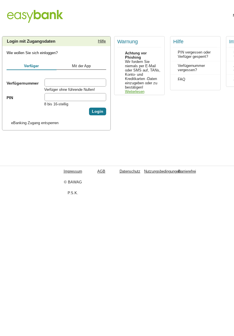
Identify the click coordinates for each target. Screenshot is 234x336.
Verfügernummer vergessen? (191, 67)
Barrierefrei (177, 171)
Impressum (70, 171)
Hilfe (99, 39)
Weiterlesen (134, 91)
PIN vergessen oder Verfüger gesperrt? (194, 54)
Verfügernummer (23, 83)
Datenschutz (109, 171)
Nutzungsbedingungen (144, 171)
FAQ (181, 79)
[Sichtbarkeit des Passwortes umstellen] (101, 97)
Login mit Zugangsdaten (31, 41)
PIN (10, 97)
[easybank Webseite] (35, 13)
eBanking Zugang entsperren (34, 123)
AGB (90, 171)
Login (97, 111)
